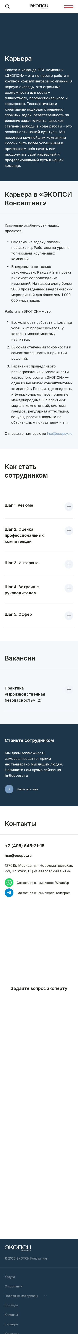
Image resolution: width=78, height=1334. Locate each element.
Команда (11, 1305)
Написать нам (27, 789)
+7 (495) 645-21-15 (24, 845)
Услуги (10, 1277)
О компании (13, 1286)
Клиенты (11, 1314)
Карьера (11, 1324)
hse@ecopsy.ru (59, 433)
